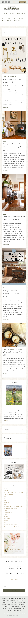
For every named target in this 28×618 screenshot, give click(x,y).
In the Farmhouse (20, 13)
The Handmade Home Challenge (11, 526)
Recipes (13, 18)
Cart (5, 500)
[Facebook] (3, 2)
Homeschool (14, 15)
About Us (8, 13)
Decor (4, 15)
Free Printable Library (9, 512)
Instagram (6, 516)
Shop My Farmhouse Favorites (11, 524)
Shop (5, 522)
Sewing (8, 15)
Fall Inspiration (10, 349)
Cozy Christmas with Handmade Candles (13, 506)
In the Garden (16, 20)
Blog (13, 13)
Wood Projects (19, 573)
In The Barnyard (7, 20)
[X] (6, 2)
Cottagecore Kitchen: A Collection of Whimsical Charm (11, 293)
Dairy (4, 349)
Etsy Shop (22, 2)
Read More (6, 107)
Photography (7, 518)
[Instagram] (9, 2)
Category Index (7, 502)
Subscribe (14, 590)
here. (6, 420)
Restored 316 (17, 615)
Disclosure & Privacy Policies (10, 508)
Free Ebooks (7, 510)
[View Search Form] (14, 2)
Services (6, 520)
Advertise (6, 490)
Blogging (6, 498)
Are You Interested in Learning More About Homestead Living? (14, 493)
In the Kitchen (6, 18)
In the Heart (20, 18)
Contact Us (6, 504)
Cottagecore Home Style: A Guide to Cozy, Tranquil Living (12, 147)
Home (3, 13)
